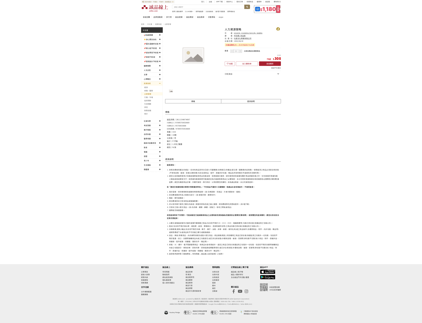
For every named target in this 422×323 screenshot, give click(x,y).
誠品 (189, 274)
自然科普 (147, 134)
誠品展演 (189, 282)
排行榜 (169, 17)
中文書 (149, 24)
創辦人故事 (145, 274)
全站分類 (146, 17)
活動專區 (211, 17)
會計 (146, 114)
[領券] (267, 9)
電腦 (145, 152)
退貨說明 (251, 101)
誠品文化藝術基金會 (193, 291)
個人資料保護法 (168, 283)
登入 (203, 1)
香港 (214, 283)
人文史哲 (147, 70)
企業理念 (144, 272)
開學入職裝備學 (177, 11)
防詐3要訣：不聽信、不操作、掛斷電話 (159, 2)
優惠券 (259, 1)
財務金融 (147, 110)
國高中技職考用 (150, 143)
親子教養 (147, 130)
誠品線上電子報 (237, 272)
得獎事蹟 (144, 283)
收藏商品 (250, 1)
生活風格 (147, 165)
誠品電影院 (190, 277)
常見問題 (165, 272)
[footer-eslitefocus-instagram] (246, 291)
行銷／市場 (148, 97)
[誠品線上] (155, 8)
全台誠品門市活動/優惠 (240, 277)
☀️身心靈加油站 (150, 39)
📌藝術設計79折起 (151, 61)
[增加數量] (240, 51)
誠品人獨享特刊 (237, 274)
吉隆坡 (214, 291)
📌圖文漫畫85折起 (151, 44)
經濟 (146, 87)
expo (221, 17)
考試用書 (147, 125)
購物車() (277, 1)
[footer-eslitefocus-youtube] (240, 291)
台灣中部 (215, 274)
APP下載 (219, 1)
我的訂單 (239, 1)
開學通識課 (199, 11)
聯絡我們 (165, 274)
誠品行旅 (189, 285)
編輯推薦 (147, 66)
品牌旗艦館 (158, 17)
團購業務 (144, 294)
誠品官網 (189, 272)
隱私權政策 (166, 280)
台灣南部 (215, 277)
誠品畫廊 (200, 17)
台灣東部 (215, 280)
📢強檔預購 (148, 35)
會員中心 (229, 1)
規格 (193, 101)
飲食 (145, 147)
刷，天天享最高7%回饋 (240, 44)
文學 (145, 74)
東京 (214, 288)
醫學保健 (147, 138)
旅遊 (145, 156)
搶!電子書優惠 (220, 11)
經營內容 (144, 277)
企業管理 (168, 24)
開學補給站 (231, 11)
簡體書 (146, 169)
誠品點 (267, 1)
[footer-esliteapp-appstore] (267, 271)
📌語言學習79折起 (151, 52)
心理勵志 (147, 79)
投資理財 (147, 100)
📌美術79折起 (149, 57)
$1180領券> (189, 11)
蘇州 (214, 285)
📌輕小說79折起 (150, 48)
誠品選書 (179, 17)
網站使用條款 (167, 277)
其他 (146, 107)
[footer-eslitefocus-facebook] (233, 291)
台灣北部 (215, 272)
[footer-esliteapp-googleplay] (267, 277)
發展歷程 (144, 280)
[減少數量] (232, 51)
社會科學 (147, 121)
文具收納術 (209, 11)
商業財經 (158, 24)
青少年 (146, 160)
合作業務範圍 (146, 291)
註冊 (210, 2)
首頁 (142, 24)
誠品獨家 (190, 17)
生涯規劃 (147, 104)
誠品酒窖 (189, 288)
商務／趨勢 (148, 90)
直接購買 (269, 63)
